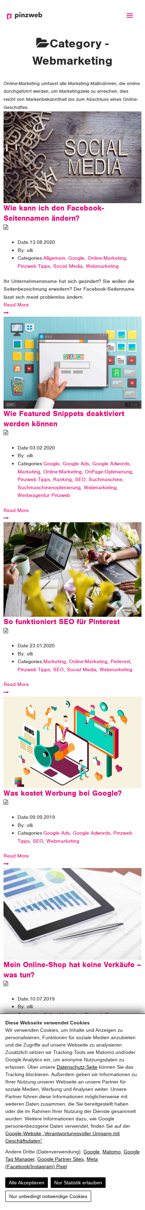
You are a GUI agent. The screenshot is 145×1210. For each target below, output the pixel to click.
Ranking (62, 479)
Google (91, 1151)
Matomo (111, 1151)
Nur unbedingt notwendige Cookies (48, 1196)
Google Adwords (111, 463)
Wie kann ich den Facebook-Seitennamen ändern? (54, 213)
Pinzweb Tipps (34, 266)
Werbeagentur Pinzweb (44, 495)
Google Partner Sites (60, 1159)
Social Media (68, 266)
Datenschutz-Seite (77, 1067)
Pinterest (120, 661)
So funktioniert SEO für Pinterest (62, 621)
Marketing (29, 471)
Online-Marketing (107, 258)
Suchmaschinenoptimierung (49, 487)
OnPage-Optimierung (108, 471)
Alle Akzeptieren (26, 1182)
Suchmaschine (105, 479)
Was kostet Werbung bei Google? (63, 793)
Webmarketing (102, 266)
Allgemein (54, 258)
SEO (80, 479)
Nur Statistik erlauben (78, 1182)
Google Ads (76, 463)
